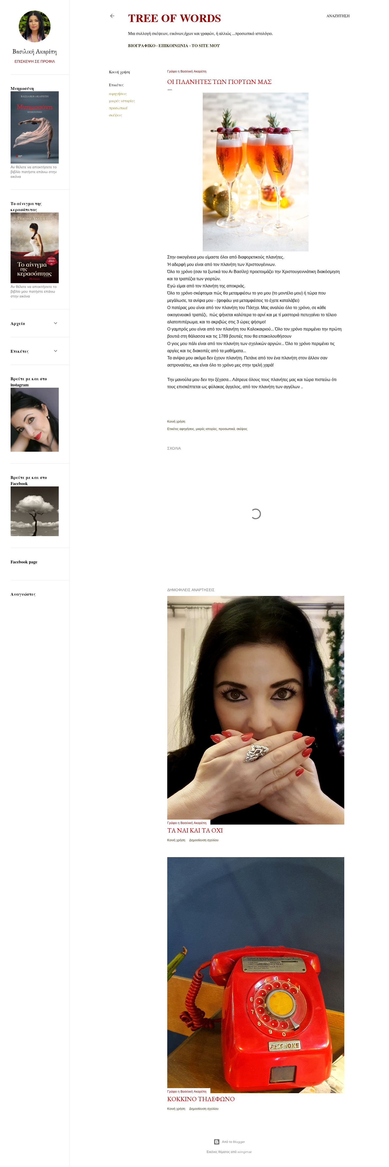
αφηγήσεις (118, 93)
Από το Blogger (233, 1142)
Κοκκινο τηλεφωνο (201, 1099)
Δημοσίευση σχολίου (204, 840)
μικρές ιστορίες (122, 100)
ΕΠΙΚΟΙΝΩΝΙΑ (173, 45)
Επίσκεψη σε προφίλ (35, 61)
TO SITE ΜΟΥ (206, 45)
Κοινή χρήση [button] (119, 71)
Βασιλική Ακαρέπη (34, 51)
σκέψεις (115, 114)
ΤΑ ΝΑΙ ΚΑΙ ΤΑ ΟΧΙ (195, 830)
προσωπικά (118, 107)
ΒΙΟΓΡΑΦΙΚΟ (141, 45)
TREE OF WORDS (174, 18)
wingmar (244, 1152)
